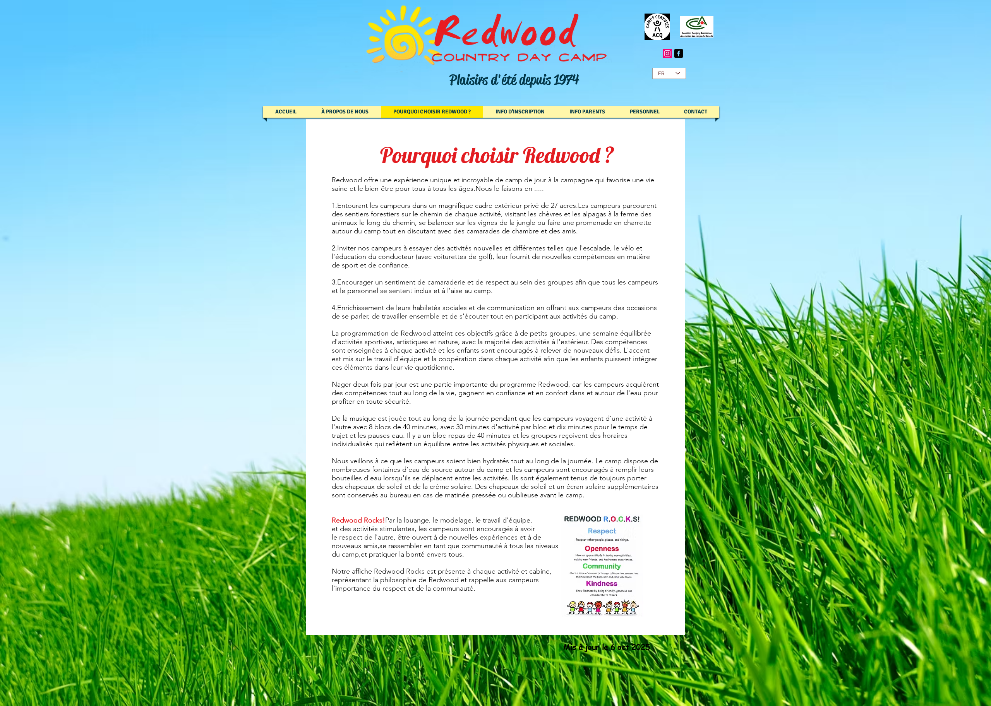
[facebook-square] (678, 53)
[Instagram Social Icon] (667, 53)
